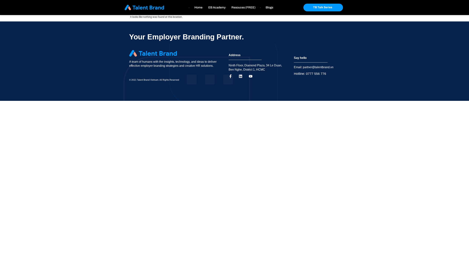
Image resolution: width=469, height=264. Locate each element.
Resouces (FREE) (243, 7)
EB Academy (217, 7)
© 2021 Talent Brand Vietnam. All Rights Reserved (154, 80)
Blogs (269, 7)
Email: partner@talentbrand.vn (313, 67)
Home (198, 7)
